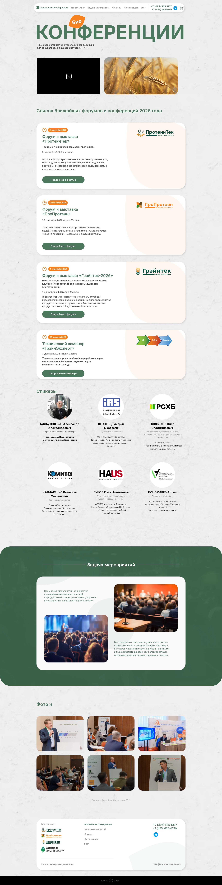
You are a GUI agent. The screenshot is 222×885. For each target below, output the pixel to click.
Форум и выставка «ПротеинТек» (60, 139)
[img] (175, 8)
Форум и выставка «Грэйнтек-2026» (77, 275)
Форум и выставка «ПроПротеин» (60, 211)
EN (181, 8)
